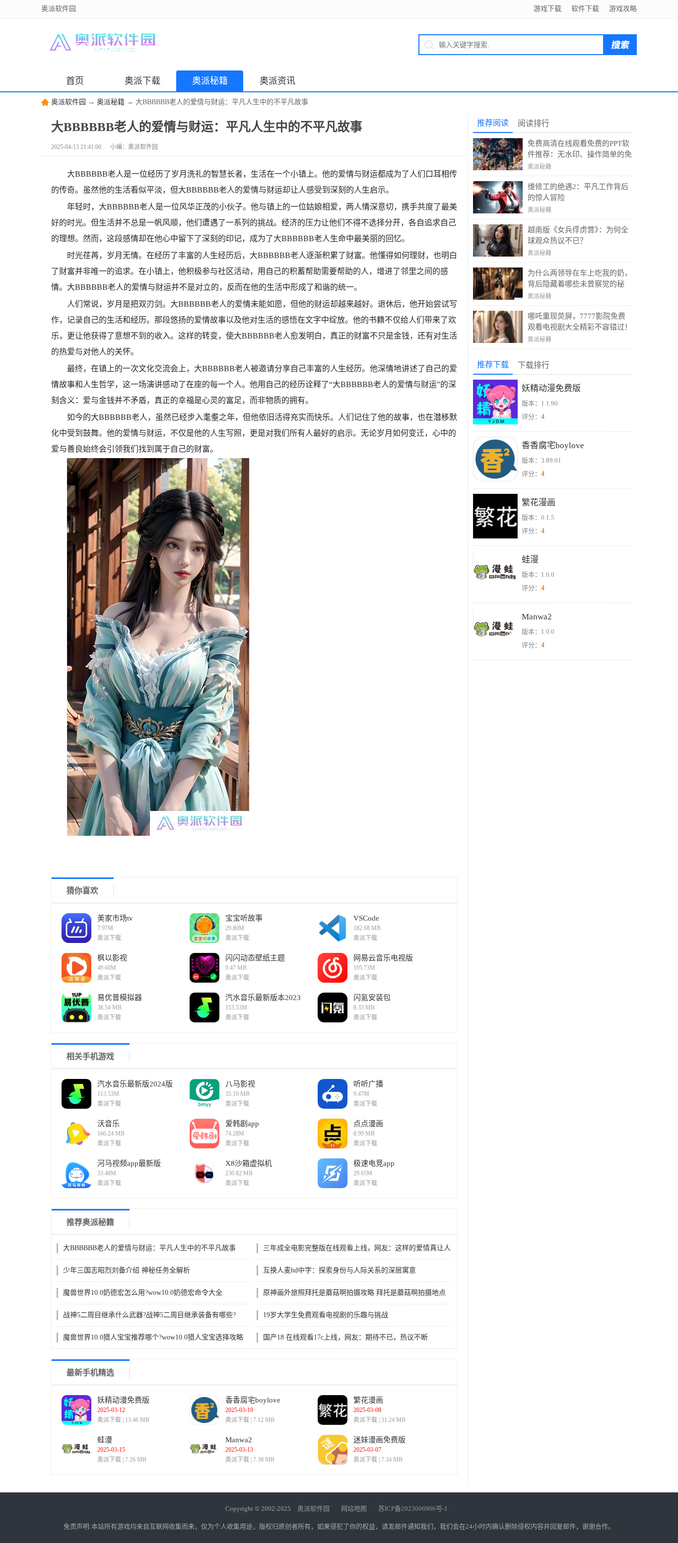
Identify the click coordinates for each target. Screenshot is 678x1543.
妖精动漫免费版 (123, 1400)
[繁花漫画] (332, 1410)
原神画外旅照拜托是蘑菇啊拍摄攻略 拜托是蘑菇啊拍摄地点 (354, 1292)
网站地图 (354, 1508)
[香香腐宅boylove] (204, 1410)
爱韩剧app (242, 1124)
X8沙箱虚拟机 (248, 1163)
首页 (75, 81)
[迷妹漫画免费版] (332, 1450)
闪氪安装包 (372, 998)
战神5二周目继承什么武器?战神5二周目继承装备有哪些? (149, 1315)
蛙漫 (104, 1440)
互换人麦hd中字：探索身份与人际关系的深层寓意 (339, 1270)
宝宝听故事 (244, 918)
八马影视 (240, 1084)
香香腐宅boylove (252, 1400)
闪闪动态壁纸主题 (255, 958)
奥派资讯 (277, 81)
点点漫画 (368, 1124)
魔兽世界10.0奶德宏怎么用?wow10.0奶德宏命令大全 (142, 1292)
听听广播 (368, 1084)
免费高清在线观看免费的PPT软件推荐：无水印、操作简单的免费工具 (580, 149)
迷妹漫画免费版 (379, 1440)
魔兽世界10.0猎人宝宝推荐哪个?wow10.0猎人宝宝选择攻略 (153, 1337)
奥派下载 (142, 81)
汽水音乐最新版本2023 (263, 998)
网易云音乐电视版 (383, 958)
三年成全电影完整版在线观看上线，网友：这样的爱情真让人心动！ (357, 1248)
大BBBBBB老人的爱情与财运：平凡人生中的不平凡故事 (149, 1248)
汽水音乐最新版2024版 (135, 1084)
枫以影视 (112, 958)
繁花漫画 (368, 1400)
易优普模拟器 (119, 998)
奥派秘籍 (210, 81)
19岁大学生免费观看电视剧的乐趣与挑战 (325, 1315)
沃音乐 (108, 1124)
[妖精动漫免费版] (76, 1410)
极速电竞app (374, 1163)
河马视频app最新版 (129, 1163)
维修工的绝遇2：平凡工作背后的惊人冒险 (578, 192)
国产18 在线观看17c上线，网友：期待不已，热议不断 (345, 1337)
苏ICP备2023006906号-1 (413, 1508)
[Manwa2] (204, 1450)
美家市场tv (115, 918)
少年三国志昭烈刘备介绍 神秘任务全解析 (126, 1270)
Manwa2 (238, 1440)
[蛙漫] (76, 1450)
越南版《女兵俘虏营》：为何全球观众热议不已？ (578, 235)
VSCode (366, 918)
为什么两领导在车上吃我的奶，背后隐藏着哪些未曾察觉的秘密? (580, 279)
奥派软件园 (68, 102)
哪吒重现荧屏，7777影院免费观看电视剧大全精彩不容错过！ (580, 321)
